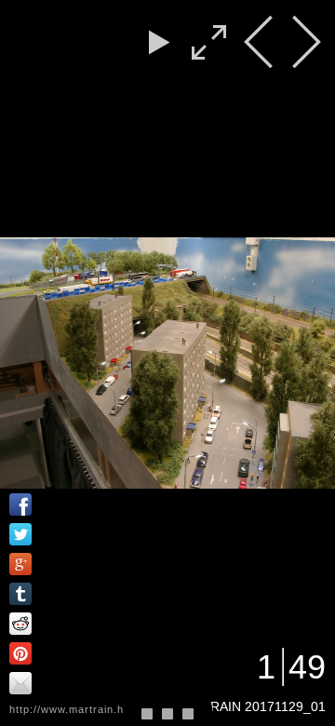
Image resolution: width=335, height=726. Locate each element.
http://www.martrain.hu (69, 709)
